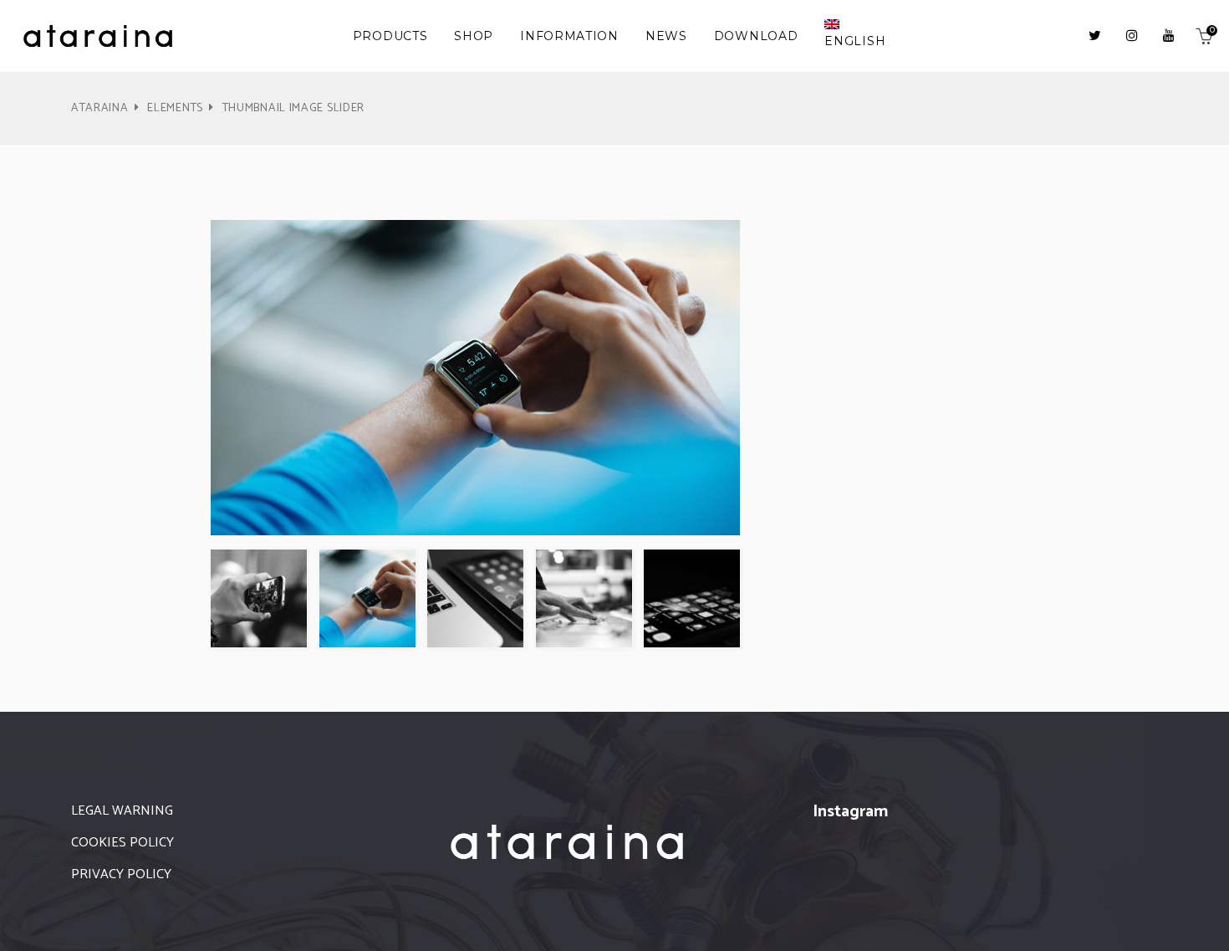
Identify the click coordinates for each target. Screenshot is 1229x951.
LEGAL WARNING (122, 811)
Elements (175, 108)
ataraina (100, 108)
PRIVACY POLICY (121, 874)
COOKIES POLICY (122, 842)
